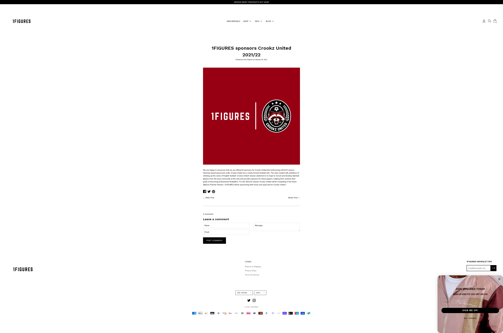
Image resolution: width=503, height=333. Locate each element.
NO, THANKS (470, 318)
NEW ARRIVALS (233, 21)
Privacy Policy (250, 271)
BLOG (268, 21)
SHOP (245, 21)
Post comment (214, 240)
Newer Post (293, 198)
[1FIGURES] (22, 21)
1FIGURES (254, 307)
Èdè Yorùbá (242, 293)
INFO (257, 21)
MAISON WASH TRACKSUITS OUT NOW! (251, 2)
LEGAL (248, 261)
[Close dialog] (499, 279)
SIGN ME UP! (470, 310)
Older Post (209, 198)
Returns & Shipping (253, 267)
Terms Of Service (252, 275)
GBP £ (258, 293)
